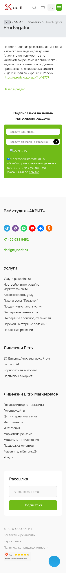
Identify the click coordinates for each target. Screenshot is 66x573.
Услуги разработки (17, 278)
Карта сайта (12, 541)
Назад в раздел (14, 89)
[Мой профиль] (51, 7)
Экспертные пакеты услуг (22, 312)
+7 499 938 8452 (16, 239)
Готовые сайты (14, 410)
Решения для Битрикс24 (21, 451)
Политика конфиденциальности (26, 547)
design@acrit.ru (16, 250)
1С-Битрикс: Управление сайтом (27, 358)
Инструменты (13, 422)
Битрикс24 (11, 364)
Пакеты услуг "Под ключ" (21, 300)
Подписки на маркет (18, 376)
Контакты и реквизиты (19, 535)
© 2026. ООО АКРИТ (18, 529)
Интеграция (12, 428)
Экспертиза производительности (27, 318)
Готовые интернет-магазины (24, 404)
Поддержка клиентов (19, 445)
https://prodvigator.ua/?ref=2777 (26, 77)
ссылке (34, 172)
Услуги (8, 457)
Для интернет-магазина (20, 416)
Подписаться (33, 505)
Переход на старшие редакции (25, 324)
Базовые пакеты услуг (19, 295)
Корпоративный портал (20, 370)
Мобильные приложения (21, 440)
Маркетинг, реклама (18, 434)
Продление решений (18, 330)
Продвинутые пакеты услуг (23, 306)
